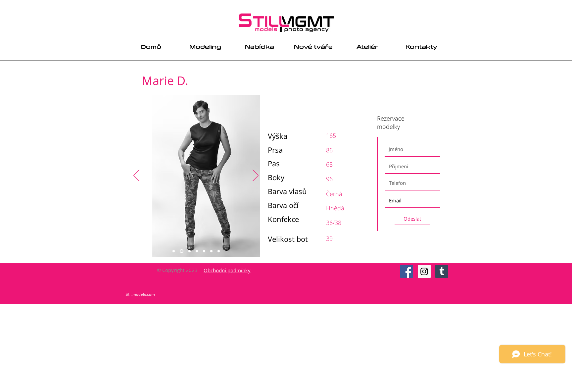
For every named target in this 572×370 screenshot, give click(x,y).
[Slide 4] (197, 251)
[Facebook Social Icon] (406, 271)
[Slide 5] (204, 251)
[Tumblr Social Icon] (441, 271)
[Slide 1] (173, 251)
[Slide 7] (218, 251)
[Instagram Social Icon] (424, 271)
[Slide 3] (189, 251)
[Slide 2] (181, 251)
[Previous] (136, 176)
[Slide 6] (211, 251)
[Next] (256, 176)
